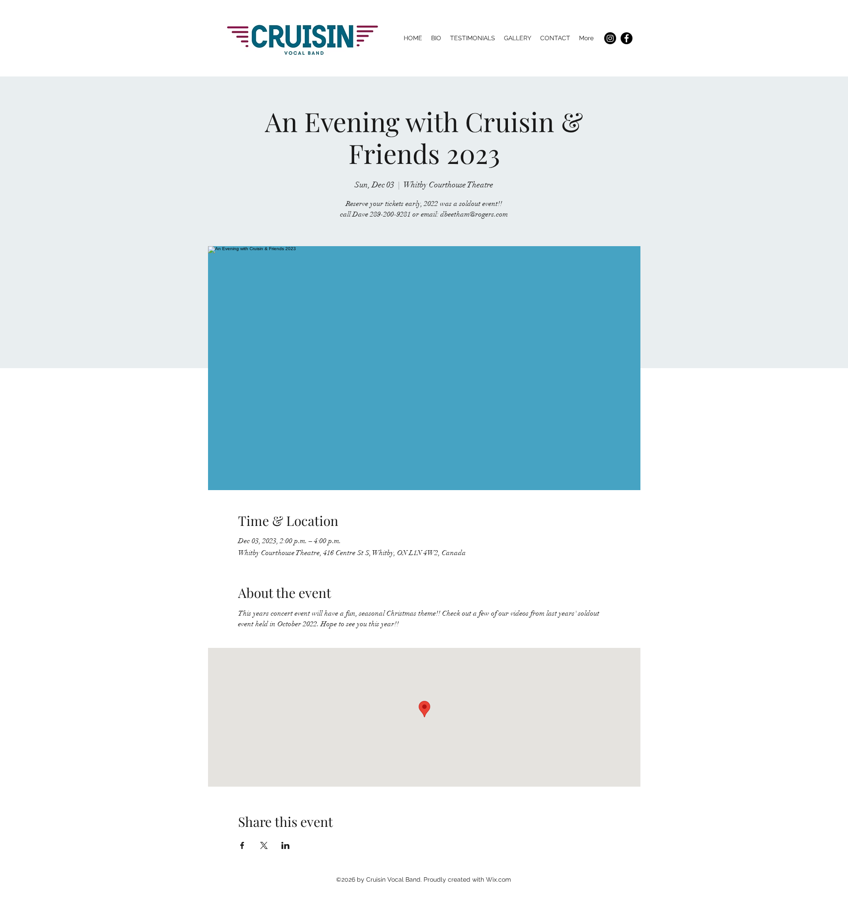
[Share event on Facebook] (242, 845)
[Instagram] (610, 38)
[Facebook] (626, 38)
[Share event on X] (264, 845)
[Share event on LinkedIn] (285, 845)
